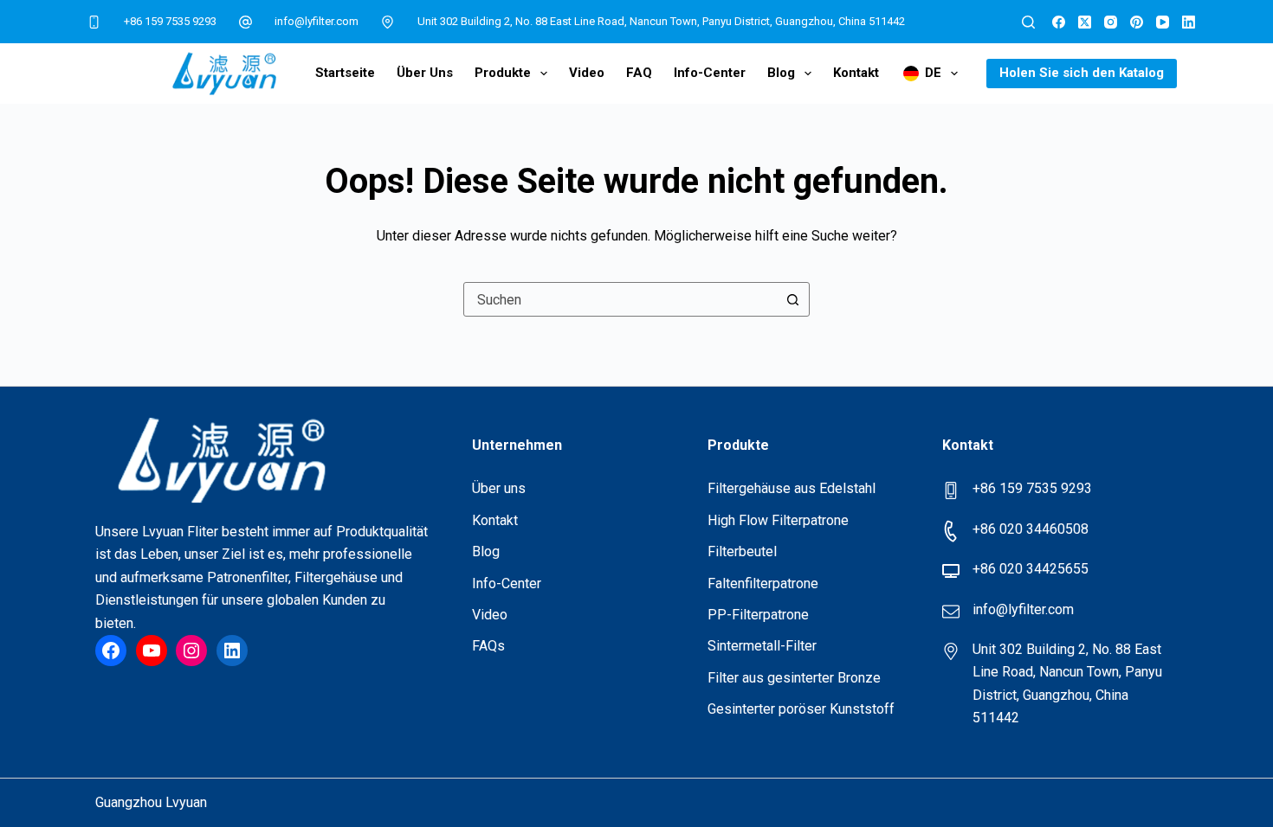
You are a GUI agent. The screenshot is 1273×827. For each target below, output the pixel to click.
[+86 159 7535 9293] (94, 21)
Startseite (345, 72)
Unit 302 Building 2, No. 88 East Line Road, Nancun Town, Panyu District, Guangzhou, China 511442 (661, 21)
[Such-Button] (792, 299)
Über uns (425, 72)
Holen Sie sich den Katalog (1081, 72)
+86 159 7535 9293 (170, 21)
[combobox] (620, 299)
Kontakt (856, 72)
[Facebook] (1058, 22)
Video (586, 72)
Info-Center (710, 72)
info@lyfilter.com (317, 21)
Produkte (503, 72)
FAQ (639, 72)
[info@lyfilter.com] (245, 21)
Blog (781, 72)
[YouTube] (1162, 22)
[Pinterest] (1136, 22)
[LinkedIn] (1188, 22)
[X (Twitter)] (1084, 22)
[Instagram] (1110, 22)
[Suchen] (1028, 22)
